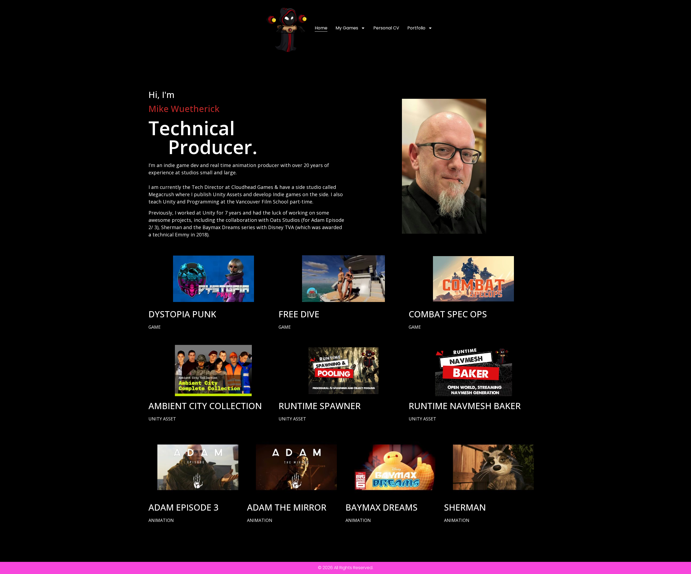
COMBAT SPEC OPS (448, 314)
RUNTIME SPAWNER (320, 406)
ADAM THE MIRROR (286, 507)
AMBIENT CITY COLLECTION (205, 406)
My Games (347, 28)
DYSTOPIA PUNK (182, 314)
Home (321, 28)
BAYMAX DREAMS (382, 507)
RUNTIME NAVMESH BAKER (465, 406)
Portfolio (416, 28)
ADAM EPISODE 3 (183, 507)
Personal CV (386, 28)
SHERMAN (465, 507)
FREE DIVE (299, 314)
